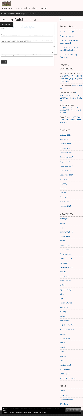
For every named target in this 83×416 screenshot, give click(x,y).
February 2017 (65, 206)
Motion (62, 316)
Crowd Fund (64, 250)
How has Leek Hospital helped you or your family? (16, 41)
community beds (66, 232)
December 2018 (66, 153)
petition (63, 334)
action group (65, 219)
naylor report (65, 321)
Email (3, 35)
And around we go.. (67, 32)
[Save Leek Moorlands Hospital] (6, 5)
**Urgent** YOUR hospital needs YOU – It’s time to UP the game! (70, 110)
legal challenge (66, 290)
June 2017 (64, 188)
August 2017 (65, 179)
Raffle (62, 352)
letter (62, 294)
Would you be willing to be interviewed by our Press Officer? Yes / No (21, 55)
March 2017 (64, 201)
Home (3, 14)
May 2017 (63, 193)
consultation (65, 236)
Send (4, 62)
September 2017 (66, 175)
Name (3, 28)
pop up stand (65, 338)
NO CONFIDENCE (67, 329)
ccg (61, 227)
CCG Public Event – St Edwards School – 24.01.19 (70, 119)
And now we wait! (67, 36)
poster (62, 343)
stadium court (65, 365)
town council (65, 369)
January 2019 (65, 148)
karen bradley (65, 281)
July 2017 (63, 184)
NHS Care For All (66, 325)
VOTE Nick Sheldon (68, 378)
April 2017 (64, 197)
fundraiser (64, 263)
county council (66, 245)
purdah (62, 347)
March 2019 (64, 139)
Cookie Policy (42, 412)
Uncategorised (65, 374)
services (63, 356)
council (62, 241)
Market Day (64, 307)
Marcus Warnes (66, 303)
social (62, 361)
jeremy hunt (64, 276)
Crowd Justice (65, 254)
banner (62, 223)
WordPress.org (66, 404)
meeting (63, 312)
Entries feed (64, 395)
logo (61, 298)
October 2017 (65, 170)
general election (66, 267)
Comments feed (66, 400)
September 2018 (66, 157)
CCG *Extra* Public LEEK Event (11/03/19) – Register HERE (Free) (71, 78)
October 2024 (65, 135)
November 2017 (66, 166)
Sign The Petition (28, 14)
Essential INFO (14, 14)
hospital (63, 272)
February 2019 (65, 144)
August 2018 (65, 162)
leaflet (62, 285)
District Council (66, 258)
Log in (62, 391)
